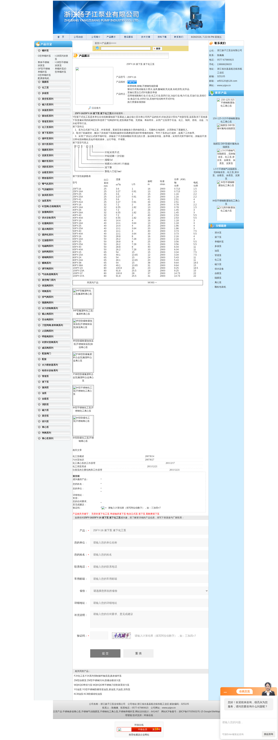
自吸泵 (218, 273)
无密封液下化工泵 (100, 514)
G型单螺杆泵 (44, 56)
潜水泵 (218, 232)
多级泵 (218, 246)
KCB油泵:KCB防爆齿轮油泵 (88, 694)
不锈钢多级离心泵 (72, 711)
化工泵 (218, 259)
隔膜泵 (218, 278)
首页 (97, 43)
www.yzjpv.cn (224, 85)
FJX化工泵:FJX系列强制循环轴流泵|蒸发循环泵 (98, 676)
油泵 (217, 250)
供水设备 (219, 268)
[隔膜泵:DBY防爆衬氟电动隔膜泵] (226, 114)
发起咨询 (268, 734)
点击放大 (96, 108)
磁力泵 (218, 264)
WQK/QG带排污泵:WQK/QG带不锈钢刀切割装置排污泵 (101, 685)
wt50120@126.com (227, 81)
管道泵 (218, 255)
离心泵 (218, 282)
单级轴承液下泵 (118, 514)
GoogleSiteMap (212, 711)
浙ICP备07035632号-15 (191, 711)
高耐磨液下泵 (152, 514)
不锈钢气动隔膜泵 (90, 711)
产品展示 (106, 43)
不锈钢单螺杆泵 (127, 711)
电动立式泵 (132, 514)
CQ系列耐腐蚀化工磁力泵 (226, 216)
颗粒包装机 (220, 287)
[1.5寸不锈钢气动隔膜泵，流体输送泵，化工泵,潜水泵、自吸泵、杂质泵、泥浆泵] (226, 139)
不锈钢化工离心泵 (109, 711)
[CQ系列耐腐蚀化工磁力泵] (226, 196)
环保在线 (148, 715)
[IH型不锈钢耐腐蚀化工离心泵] (226, 171)
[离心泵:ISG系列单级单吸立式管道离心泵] (226, 220)
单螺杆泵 (219, 241)
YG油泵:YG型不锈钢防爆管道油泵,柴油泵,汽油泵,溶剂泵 (102, 689)
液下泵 (141, 514)
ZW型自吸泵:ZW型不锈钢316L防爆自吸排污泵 (97, 680)
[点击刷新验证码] (121, 635)
